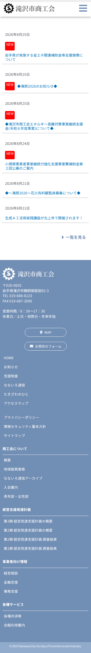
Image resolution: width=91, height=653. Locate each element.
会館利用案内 (14, 625)
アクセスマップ (16, 403)
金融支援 (11, 582)
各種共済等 (12, 615)
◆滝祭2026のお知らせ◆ (37, 86)
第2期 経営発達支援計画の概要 (28, 530)
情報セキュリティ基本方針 (25, 426)
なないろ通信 (14, 384)
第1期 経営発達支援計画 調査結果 (30, 548)
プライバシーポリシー (21, 417)
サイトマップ (14, 435)
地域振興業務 (14, 469)
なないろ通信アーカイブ (23, 478)
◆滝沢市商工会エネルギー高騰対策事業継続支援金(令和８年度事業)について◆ (44, 126)
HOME (9, 357)
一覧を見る (76, 237)
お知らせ (11, 366)
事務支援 (11, 591)
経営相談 (11, 573)
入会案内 (11, 487)
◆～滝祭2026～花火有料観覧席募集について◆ (42, 192)
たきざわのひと (16, 394)
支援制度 (11, 375)
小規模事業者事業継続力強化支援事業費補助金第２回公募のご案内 (44, 166)
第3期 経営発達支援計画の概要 (28, 521)
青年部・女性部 (16, 496)
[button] (83, 8)
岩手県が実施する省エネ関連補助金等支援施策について (44, 57)
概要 (7, 459)
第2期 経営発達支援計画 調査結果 (30, 539)
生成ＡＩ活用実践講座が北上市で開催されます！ (44, 217)
